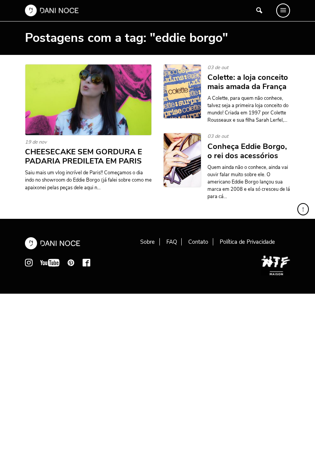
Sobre (147, 242)
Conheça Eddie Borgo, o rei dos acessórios (247, 151)
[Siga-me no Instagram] (29, 262)
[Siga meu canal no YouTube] (50, 262)
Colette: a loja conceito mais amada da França (247, 82)
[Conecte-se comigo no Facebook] (86, 262)
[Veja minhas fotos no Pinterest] (71, 262)
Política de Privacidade (247, 242)
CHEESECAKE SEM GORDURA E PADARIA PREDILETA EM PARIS (83, 156)
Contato (198, 242)
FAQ (171, 242)
